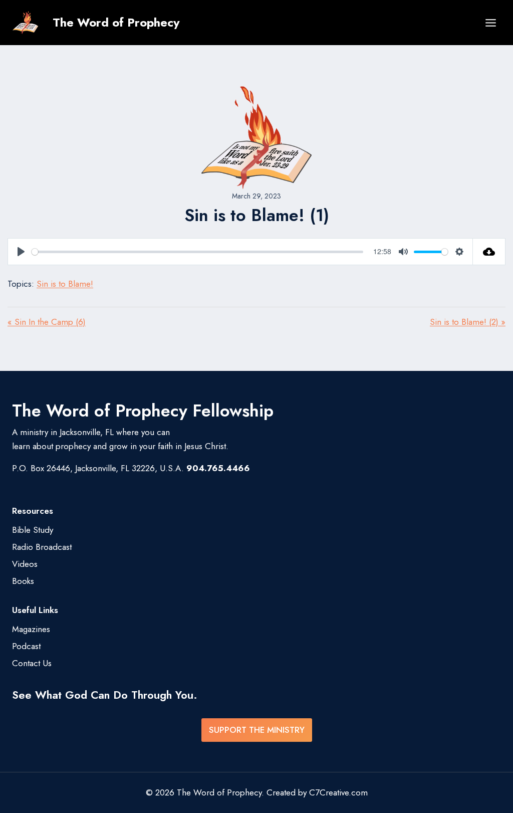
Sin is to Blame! (65, 284)
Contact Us (32, 663)
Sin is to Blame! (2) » (467, 322)
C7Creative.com (338, 792)
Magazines (31, 629)
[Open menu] (490, 23)
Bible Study (32, 530)
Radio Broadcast (42, 547)
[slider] (197, 252)
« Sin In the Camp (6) (47, 322)
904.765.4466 (218, 468)
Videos (25, 564)
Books (23, 581)
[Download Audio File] (489, 251)
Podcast (26, 646)
